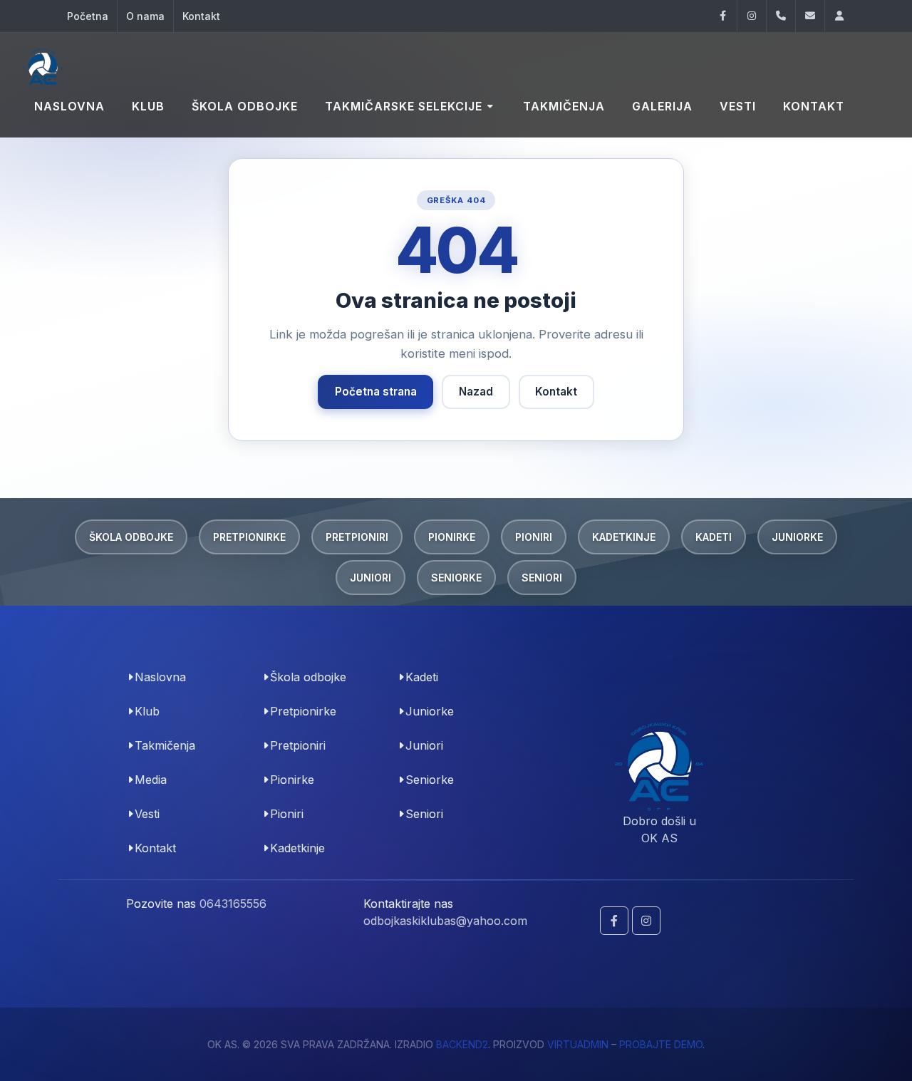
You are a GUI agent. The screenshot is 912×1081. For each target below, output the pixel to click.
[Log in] (839, 16)
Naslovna (160, 677)
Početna (87, 16)
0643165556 (233, 903)
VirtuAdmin (577, 1044)
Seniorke (456, 577)
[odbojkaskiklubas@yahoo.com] (810, 16)
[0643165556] (781, 16)
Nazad (476, 391)
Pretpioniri (357, 537)
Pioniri (533, 537)
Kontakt (201, 16)
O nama (145, 16)
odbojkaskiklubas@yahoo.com (445, 921)
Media (151, 779)
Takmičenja (165, 745)
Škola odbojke (131, 537)
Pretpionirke (249, 537)
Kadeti (713, 537)
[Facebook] (722, 16)
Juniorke (797, 537)
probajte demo (661, 1044)
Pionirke (451, 537)
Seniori (542, 577)
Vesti (147, 814)
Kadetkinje (624, 537)
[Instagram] (751, 16)
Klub (147, 711)
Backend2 (462, 1044)
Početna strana (376, 391)
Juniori (370, 577)
